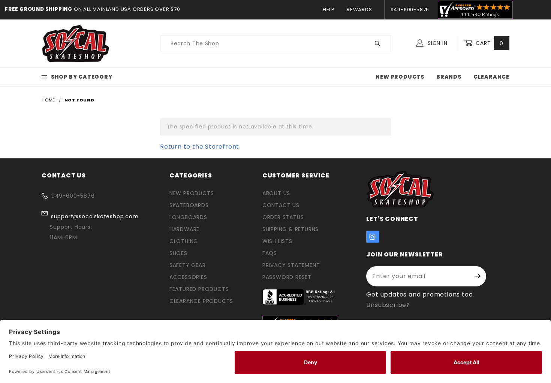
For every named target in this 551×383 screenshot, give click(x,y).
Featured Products (199, 289)
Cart (488, 43)
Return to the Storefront (199, 146)
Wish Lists (277, 241)
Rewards (359, 9)
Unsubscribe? (388, 305)
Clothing (183, 241)
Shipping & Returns (290, 229)
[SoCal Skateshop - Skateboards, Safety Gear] (76, 43)
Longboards (188, 217)
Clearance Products (201, 301)
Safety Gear (187, 265)
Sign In (436, 43)
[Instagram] (372, 237)
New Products (400, 76)
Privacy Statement (291, 265)
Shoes (178, 253)
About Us (276, 193)
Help (329, 9)
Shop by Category (81, 76)
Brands (448, 76)
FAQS (269, 253)
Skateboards (189, 205)
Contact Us (280, 205)
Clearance (491, 76)
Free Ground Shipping (38, 9)
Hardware (184, 229)
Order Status (283, 217)
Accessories (188, 277)
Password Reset (286, 277)
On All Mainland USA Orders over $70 (126, 9)
